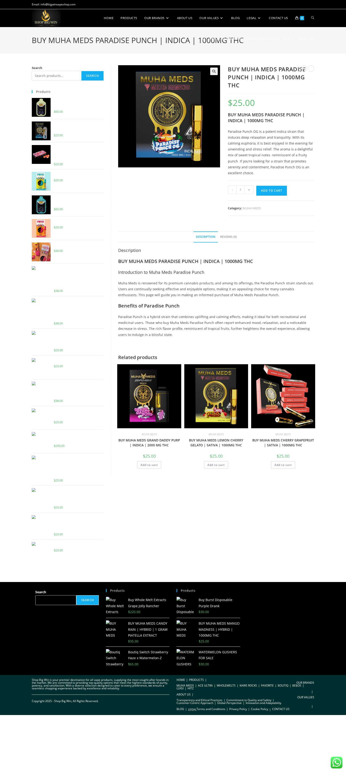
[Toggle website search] (313, 18)
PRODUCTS (196, 680)
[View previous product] (303, 68)
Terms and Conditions (211, 709)
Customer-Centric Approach (195, 703)
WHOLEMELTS (226, 685)
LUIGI (180, 688)
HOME (181, 680)
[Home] (203, 38)
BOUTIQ (283, 685)
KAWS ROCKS (248, 685)
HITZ (191, 688)
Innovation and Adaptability (263, 703)
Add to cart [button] (149, 465)
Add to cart (271, 191)
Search (37, 68)
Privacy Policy (238, 709)
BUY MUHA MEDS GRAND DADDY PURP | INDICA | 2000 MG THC (149, 442)
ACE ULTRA (205, 685)
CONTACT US (281, 709)
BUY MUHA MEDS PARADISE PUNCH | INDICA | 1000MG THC (271, 38)
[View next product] (311, 68)
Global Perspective (229, 703)
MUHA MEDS (252, 208)
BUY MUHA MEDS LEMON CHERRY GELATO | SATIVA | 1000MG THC (216, 442)
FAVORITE (267, 685)
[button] (214, 71)
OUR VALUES (305, 697)
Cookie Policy (259, 709)
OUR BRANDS (305, 683)
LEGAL (192, 709)
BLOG (180, 709)
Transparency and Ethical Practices (199, 700)
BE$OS (296, 685)
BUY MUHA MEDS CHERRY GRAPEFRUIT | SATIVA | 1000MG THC (283, 442)
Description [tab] (205, 237)
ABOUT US (184, 694)
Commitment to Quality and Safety (248, 700)
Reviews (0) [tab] (228, 237)
